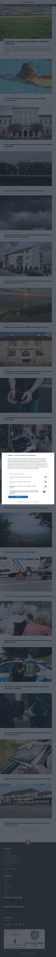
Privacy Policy (36, 501)
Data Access (28, 501)
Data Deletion (20, 501)
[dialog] (28, 478)
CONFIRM (18, 496)
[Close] (51, 455)
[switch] (45, 477)
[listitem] (28, 474)
